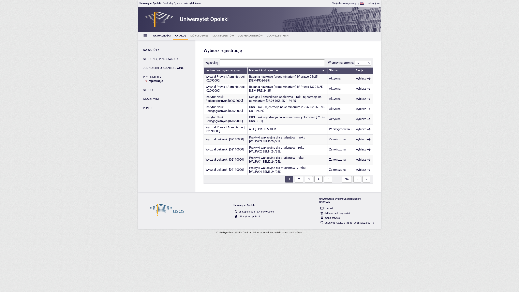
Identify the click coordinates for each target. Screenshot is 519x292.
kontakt (329, 208)
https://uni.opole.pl (249, 216)
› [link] (357, 179)
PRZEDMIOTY (152, 77)
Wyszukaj (211, 63)
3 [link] (309, 179)
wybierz (361, 78)
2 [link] (299, 179)
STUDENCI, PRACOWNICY (160, 59)
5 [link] (328, 179)
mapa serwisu (332, 218)
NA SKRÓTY (151, 50)
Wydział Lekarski (217, 139)
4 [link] (318, 179)
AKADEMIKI (151, 99)
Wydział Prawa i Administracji (226, 76)
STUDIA (148, 90)
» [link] (366, 179)
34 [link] (347, 179)
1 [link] (289, 179)
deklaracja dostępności (337, 213)
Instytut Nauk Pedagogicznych (216, 99)
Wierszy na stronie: (341, 62)
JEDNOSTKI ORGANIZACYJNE (163, 68)
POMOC (148, 108)
